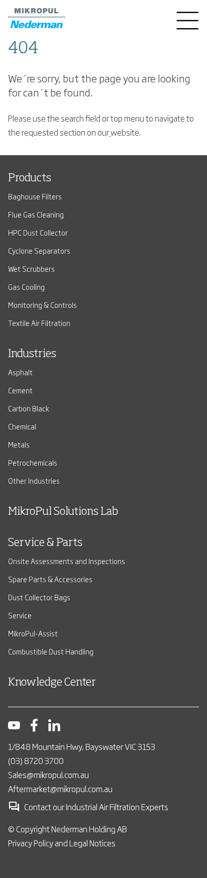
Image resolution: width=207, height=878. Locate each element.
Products (29, 178)
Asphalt (20, 372)
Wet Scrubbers (31, 268)
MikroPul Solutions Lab (63, 511)
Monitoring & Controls (42, 304)
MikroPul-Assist (33, 633)
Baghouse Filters (35, 196)
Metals (19, 444)
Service (20, 615)
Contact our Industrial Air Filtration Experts (96, 807)
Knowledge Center (52, 682)
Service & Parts (45, 542)
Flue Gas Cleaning (36, 214)
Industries (32, 354)
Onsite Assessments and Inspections (66, 561)
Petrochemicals (32, 462)
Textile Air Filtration (39, 322)
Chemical (22, 426)
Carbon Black (28, 408)
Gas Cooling (26, 286)
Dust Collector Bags (39, 597)
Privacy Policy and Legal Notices (62, 843)
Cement (20, 390)
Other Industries (34, 480)
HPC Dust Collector (38, 232)
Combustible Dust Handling (50, 651)
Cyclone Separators (39, 250)
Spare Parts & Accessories (50, 579)
